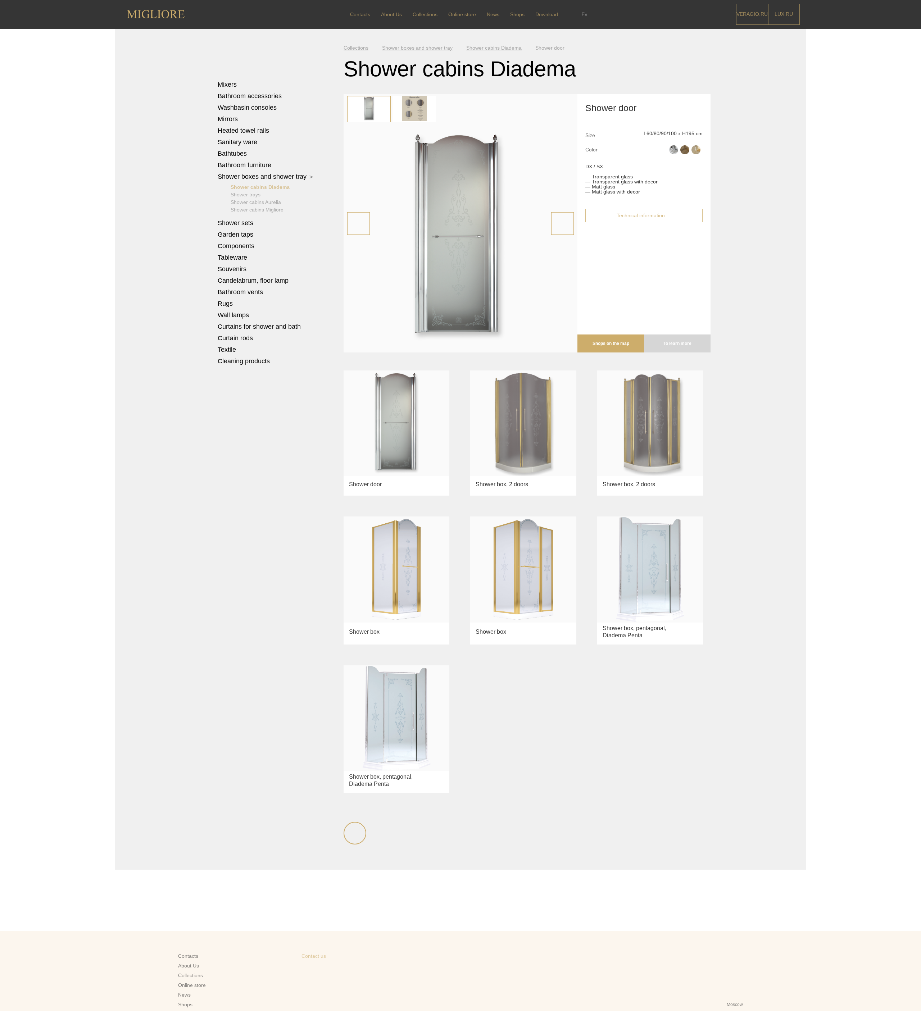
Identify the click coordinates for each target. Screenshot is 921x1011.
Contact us (313, 956)
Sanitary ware (238, 142)
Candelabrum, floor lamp (253, 280)
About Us (391, 14)
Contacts (360, 14)
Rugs (226, 303)
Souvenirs (233, 269)
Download (546, 14)
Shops (517, 14)
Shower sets (236, 223)
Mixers (228, 84)
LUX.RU (784, 14)
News (493, 14)
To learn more (677, 343)
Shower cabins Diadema (260, 187)
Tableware (233, 257)
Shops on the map (611, 343)
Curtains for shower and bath (259, 326)
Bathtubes (233, 153)
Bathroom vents (240, 292)
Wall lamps (233, 315)
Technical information (641, 215)
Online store (462, 14)
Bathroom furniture (245, 165)
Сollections (425, 14)
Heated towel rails (244, 130)
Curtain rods (235, 338)
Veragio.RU (752, 14)
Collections (356, 47)
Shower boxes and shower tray (263, 176)
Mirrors (228, 119)
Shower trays (245, 194)
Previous (358, 223)
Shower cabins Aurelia (256, 202)
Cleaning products (244, 361)
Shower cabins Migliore (257, 209)
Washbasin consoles (247, 107)
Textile (228, 349)
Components (237, 246)
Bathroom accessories (250, 96)
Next (562, 223)
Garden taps (235, 234)
